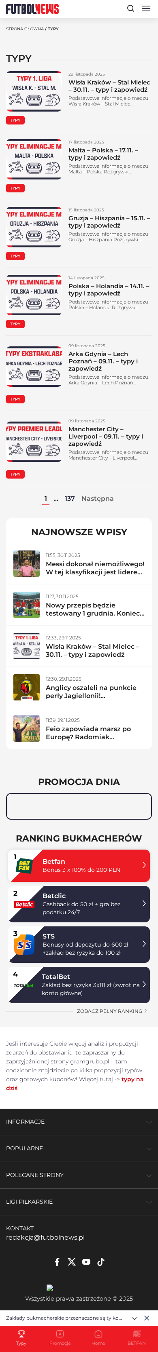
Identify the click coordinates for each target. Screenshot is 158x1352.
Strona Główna (25, 29)
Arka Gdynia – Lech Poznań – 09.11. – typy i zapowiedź (103, 361)
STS (49, 936)
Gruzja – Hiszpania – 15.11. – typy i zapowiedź (109, 221)
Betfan (54, 861)
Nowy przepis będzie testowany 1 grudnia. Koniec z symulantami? (93, 613)
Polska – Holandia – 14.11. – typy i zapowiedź (108, 289)
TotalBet (56, 977)
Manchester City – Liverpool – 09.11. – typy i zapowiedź (105, 436)
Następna (97, 498)
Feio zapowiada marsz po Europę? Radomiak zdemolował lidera (88, 737)
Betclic (54, 896)
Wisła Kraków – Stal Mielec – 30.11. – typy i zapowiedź (109, 85)
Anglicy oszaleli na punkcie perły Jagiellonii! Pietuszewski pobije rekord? (93, 696)
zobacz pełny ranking (110, 1011)
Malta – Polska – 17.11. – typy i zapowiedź (103, 153)
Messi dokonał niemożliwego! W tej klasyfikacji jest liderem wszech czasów (95, 572)
